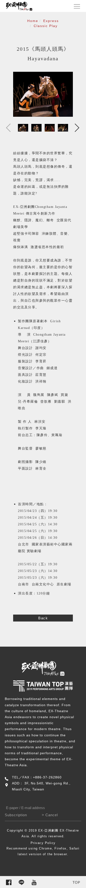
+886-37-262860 (47, 777)
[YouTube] (34, 882)
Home (32, 21)
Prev (8, 128)
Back (43, 618)
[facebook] (8, 882)
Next (77, 128)
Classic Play (46, 26)
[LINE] (21, 882)
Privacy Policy (43, 843)
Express (51, 21)
